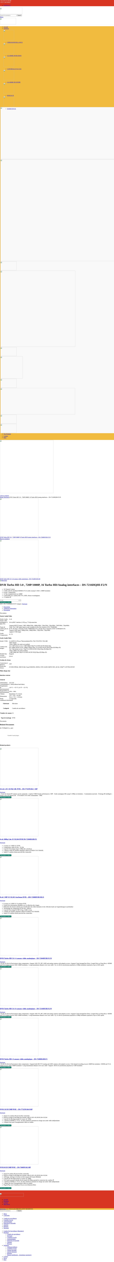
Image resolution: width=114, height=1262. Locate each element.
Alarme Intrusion (12, 1252)
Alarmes (9, 1242)
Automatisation (11, 1239)
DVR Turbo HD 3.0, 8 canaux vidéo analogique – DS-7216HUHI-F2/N (26, 1009)
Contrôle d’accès (12, 1237)
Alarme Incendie (11, 1250)
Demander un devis (6, 602)
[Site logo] (11, 13)
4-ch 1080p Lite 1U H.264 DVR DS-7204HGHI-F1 (18, 839)
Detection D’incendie (13, 1240)
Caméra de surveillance (13, 1234)
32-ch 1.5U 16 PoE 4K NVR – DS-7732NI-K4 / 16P (18, 789)
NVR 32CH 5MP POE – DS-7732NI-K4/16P (16, 1109)
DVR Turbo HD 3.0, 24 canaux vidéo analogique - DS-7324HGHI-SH (20, 579)
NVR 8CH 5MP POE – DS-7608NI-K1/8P (15, 1167)
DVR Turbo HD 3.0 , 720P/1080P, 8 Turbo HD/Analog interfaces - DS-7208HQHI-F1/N (25, 537)
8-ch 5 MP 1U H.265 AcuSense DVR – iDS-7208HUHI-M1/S (22, 897)
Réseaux (9, 1244)
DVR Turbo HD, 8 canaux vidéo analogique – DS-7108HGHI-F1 (23, 1059)
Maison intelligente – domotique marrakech (19, 1255)
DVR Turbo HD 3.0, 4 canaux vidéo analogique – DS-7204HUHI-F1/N (26, 958)
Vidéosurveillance (12, 1247)
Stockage (6, 497)
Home (2, 497)
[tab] (59, 607)
